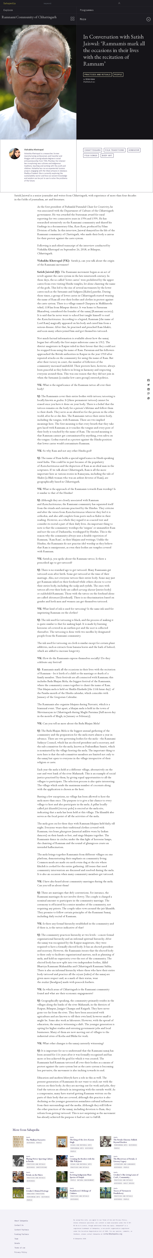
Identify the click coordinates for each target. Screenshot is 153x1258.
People (118, 74)
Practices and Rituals (97, 74)
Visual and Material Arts (81, 1145)
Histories (31, 1142)
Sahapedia (9, 3)
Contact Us (18, 1225)
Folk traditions (114, 150)
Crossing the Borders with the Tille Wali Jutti (82, 1160)
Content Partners (21, 1230)
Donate (17, 1243)
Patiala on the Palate (34, 1175)
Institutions (41, 1167)
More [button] (83, 19)
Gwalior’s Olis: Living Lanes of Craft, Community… (125, 1176)
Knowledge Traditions (35, 1193)
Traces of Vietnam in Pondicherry (122, 1192)
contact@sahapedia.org (112, 1234)
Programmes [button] (87, 10)
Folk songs (91, 155)
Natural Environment (85, 1180)
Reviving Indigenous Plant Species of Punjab (81, 1176)
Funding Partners (21, 1234)
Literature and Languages (124, 1164)
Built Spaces (129, 1183)
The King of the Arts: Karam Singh (82, 1140)
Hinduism (134, 150)
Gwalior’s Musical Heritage (37, 1191)
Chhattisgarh (93, 150)
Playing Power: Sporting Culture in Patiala (39, 1160)
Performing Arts (77, 1148)
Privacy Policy (20, 1252)
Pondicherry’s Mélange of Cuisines (80, 1192)
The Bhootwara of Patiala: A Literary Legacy (125, 1160)
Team (16, 1239)
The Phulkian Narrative (35, 1140)
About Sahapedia (21, 1221)
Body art (107, 155)
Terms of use (19, 1248)
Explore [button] (8, 10)
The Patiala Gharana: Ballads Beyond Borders (125, 1140)
